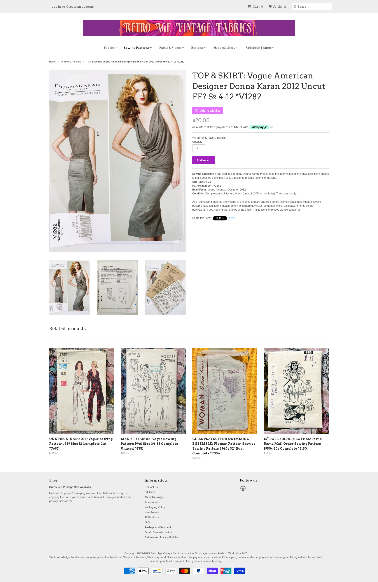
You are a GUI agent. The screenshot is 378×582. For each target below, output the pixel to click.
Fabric (109, 47)
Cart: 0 (257, 6)
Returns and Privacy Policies (162, 537)
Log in (56, 6)
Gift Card (150, 492)
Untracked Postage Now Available (70, 487)
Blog (53, 480)
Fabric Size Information (158, 532)
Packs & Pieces (170, 47)
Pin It (232, 218)
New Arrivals (152, 512)
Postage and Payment (158, 527)
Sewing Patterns (137, 47)
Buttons (197, 47)
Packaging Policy (155, 507)
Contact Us (151, 487)
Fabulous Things (258, 47)
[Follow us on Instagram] (243, 490)
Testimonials (152, 502)
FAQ (147, 522)
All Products (152, 517)
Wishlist (279, 6)
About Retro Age (154, 497)
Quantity (197, 141)
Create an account (80, 6)
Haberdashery (224, 47)
